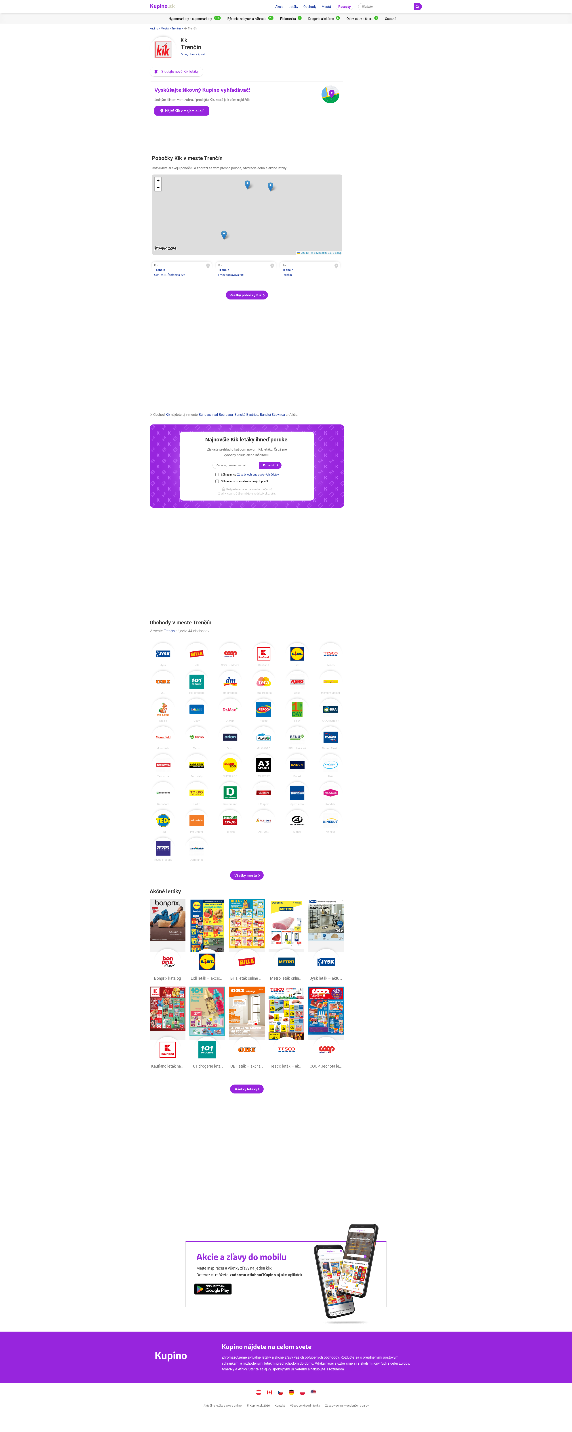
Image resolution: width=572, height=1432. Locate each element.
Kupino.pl (302, 1393)
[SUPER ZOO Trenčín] (230, 766)
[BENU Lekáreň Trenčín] (297, 738)
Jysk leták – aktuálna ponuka (326, 941)
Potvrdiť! (269, 465)
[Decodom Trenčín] (163, 794)
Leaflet (304, 252)
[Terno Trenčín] (196, 738)
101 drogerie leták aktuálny (207, 1029)
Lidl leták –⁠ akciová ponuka (207, 941)
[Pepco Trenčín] (263, 710)
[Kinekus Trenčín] (331, 821)
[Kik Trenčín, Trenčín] (310, 271)
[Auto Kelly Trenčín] (196, 766)
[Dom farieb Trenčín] (196, 849)
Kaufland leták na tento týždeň (167, 1029)
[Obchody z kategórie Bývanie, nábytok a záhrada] (250, 18)
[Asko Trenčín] (297, 682)
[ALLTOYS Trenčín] (263, 821)
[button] (176, 72)
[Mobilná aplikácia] (213, 1290)
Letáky (293, 7)
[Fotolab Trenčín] (230, 821)
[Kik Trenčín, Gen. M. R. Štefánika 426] (182, 271)
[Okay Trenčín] (196, 710)
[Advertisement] (247, 136)
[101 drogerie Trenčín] (196, 682)
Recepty (344, 6)
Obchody (309, 7)
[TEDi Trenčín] (163, 821)
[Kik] (163, 50)
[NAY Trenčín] (331, 766)
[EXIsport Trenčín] (263, 794)
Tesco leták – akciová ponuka (286, 1029)
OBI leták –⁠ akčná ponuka (247, 1029)
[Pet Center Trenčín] (196, 821)
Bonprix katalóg (167, 941)
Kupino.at (258, 1393)
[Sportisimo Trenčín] (297, 794)
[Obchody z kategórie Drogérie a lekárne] (324, 18)
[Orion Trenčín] (230, 738)
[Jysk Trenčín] (163, 655)
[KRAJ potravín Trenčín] (331, 710)
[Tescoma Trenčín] (163, 766)
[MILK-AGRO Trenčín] (263, 738)
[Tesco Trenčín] (331, 655)
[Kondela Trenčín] (331, 794)
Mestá (326, 7)
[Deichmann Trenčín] (230, 794)
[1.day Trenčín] (297, 710)
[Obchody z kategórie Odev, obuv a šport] (362, 18)
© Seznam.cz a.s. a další (326, 252)
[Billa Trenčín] (196, 655)
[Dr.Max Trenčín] (230, 710)
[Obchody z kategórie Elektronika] (291, 18)
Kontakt (280, 1405)
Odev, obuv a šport (193, 54)
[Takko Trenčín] (196, 794)
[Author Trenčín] (297, 821)
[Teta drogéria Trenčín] (263, 682)
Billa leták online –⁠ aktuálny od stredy (247, 941)
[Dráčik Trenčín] (163, 710)
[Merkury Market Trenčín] (331, 682)
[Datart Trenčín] (297, 766)
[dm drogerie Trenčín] (230, 682)
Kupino (154, 28)
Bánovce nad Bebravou (216, 415)
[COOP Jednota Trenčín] (230, 655)
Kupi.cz (280, 1393)
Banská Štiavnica (272, 415)
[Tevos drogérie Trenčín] (163, 849)
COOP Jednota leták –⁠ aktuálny (326, 1029)
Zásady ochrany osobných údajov (258, 474)
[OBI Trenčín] (163, 682)
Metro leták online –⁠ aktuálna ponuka (286, 941)
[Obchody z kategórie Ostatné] (390, 18)
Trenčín (176, 28)
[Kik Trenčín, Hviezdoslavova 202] (246, 271)
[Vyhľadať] (418, 6)
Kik (168, 415)
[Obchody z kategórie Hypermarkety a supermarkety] (195, 18)
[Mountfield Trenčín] (163, 738)
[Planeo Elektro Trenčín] (331, 738)
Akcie (279, 7)
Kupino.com (313, 1393)
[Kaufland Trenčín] (263, 655)
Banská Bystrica (246, 415)
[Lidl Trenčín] (297, 655)
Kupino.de (291, 1393)
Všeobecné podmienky (305, 1405)
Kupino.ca (269, 1393)
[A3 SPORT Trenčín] (263, 766)
